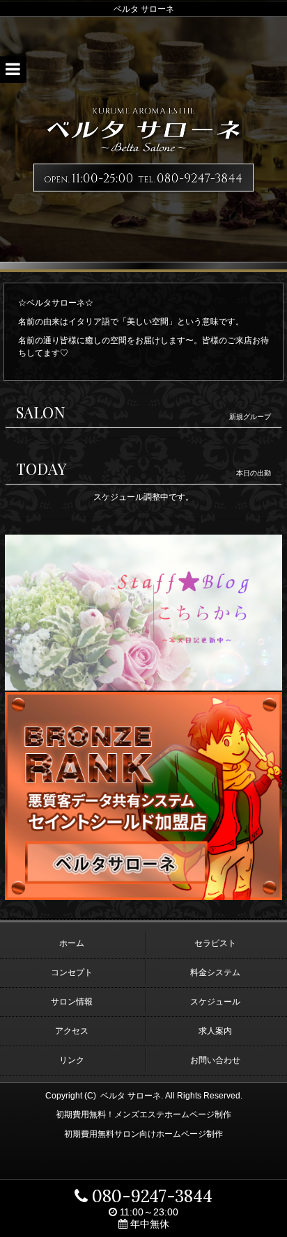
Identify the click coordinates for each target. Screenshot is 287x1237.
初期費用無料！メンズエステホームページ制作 (143, 1114)
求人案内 (215, 1031)
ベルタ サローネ (130, 1096)
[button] (13, 69)
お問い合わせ (215, 1060)
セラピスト (215, 943)
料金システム (215, 972)
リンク (71, 1060)
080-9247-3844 (150, 1196)
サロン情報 (72, 1002)
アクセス (71, 1031)
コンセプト (72, 972)
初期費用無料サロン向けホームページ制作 (143, 1134)
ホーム (71, 943)
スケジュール (215, 1002)
